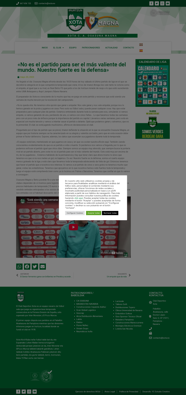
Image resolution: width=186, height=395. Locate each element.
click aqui (78, 198)
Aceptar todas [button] (94, 213)
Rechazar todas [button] (110, 213)
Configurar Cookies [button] (75, 213)
